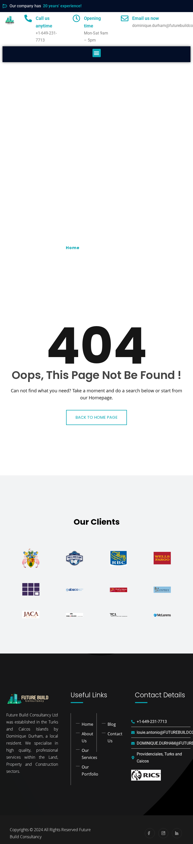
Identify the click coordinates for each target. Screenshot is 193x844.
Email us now (145, 18)
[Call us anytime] (28, 18)
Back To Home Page (96, 417)
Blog (112, 724)
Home (73, 248)
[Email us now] (124, 18)
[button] (96, 53)
